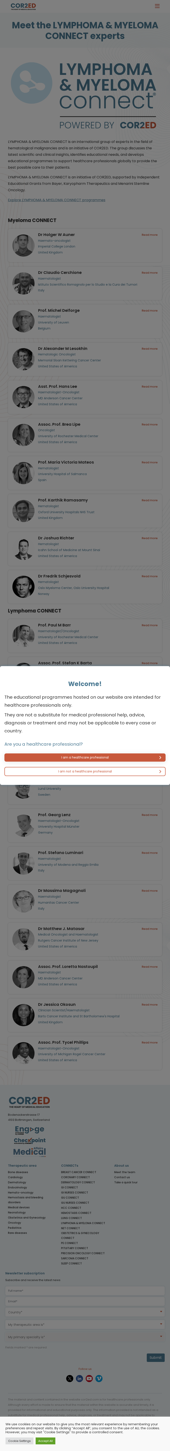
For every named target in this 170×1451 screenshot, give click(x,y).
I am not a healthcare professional (85, 771)
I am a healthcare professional (85, 757)
